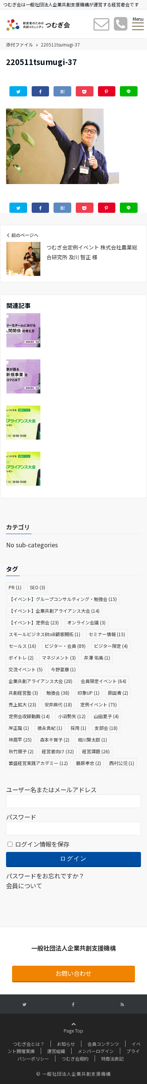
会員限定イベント (103, 681)
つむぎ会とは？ (28, 1044)
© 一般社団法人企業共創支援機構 (73, 1073)
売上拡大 (22, 704)
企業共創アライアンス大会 (40, 681)
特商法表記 (112, 1058)
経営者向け (58, 751)
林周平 (20, 739)
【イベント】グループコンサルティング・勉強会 (63, 599)
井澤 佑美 (97, 657)
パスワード (21, 816)
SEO (37, 587)
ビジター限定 (111, 646)
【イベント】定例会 (34, 622)
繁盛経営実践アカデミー (38, 763)
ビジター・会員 (65, 646)
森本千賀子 (54, 739)
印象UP (89, 692)
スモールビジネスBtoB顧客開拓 (44, 634)
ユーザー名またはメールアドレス (51, 789)
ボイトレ (21, 657)
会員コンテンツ (103, 1044)
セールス (22, 646)
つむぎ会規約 (75, 1058)
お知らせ (66, 1044)
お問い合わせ (73, 973)
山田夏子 (106, 716)
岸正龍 (19, 728)
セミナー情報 (107, 634)
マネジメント (59, 657)
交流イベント (26, 669)
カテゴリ (18, 526)
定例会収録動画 (29, 716)
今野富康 (63, 669)
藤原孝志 (88, 763)
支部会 (106, 728)
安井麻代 (58, 704)
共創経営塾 (23, 692)
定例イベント (98, 704)
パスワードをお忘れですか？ (45, 875)
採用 (78, 728)
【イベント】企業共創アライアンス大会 (54, 610)
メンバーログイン (96, 1051)
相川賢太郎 (92, 739)
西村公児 (121, 763)
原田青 (118, 692)
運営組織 (56, 1051)
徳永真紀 (49, 728)
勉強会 (57, 692)
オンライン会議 (86, 622)
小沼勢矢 (72, 716)
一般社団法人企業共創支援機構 (73, 947)
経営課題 (96, 751)
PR (15, 587)
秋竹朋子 (21, 751)
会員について (24, 885)
